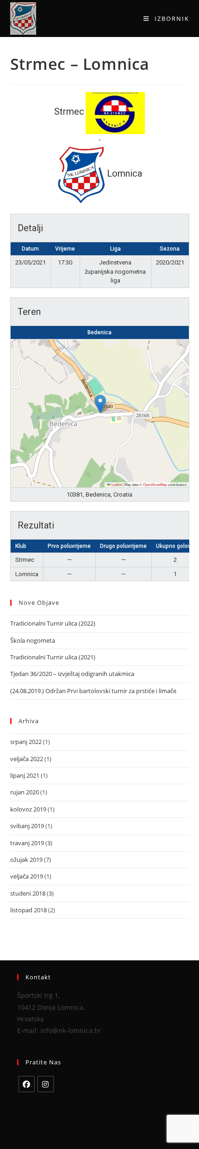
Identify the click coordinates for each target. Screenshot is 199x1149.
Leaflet (116, 484)
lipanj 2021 (24, 775)
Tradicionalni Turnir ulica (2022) (52, 623)
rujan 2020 (24, 792)
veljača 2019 (26, 876)
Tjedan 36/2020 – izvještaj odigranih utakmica (72, 674)
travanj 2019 (27, 843)
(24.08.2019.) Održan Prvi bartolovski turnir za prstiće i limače (93, 691)
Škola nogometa (32, 640)
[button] (100, 403)
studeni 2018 (27, 893)
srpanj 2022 (26, 741)
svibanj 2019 (27, 826)
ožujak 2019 (26, 859)
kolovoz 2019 (28, 809)
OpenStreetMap (155, 484)
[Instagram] (45, 1084)
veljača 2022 (26, 759)
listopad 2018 (28, 910)
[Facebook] (27, 1084)
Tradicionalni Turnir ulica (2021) (52, 657)
